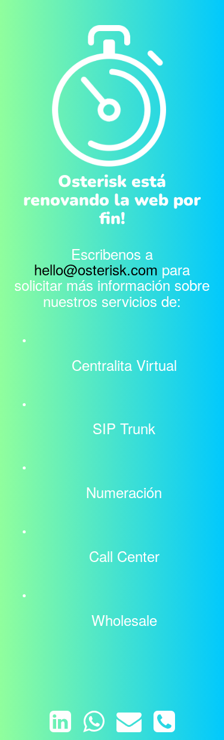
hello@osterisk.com (96, 269)
